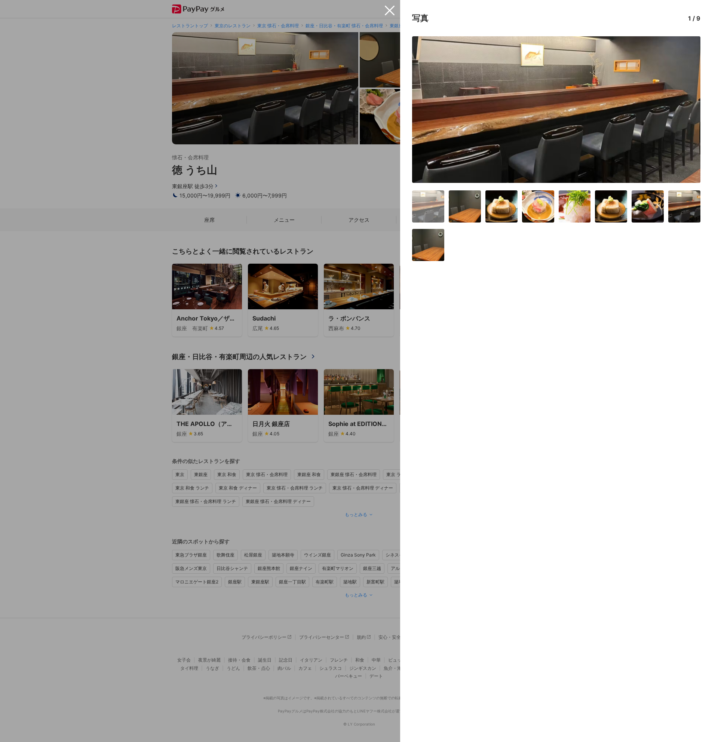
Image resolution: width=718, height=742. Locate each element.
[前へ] (426, 110)
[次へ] (687, 110)
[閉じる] (389, 10)
